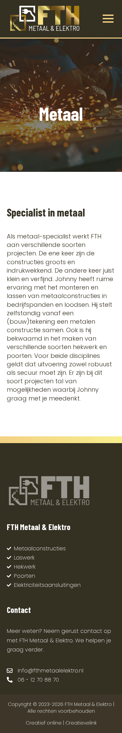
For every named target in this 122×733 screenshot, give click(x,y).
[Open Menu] (108, 18)
